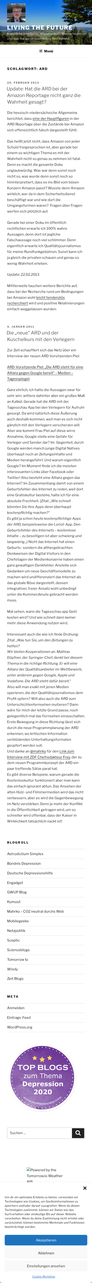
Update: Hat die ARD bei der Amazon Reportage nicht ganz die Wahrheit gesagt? (44, 95)
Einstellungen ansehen (46, 1266)
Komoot (14, 902)
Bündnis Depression (24, 863)
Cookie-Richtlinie (43, 1276)
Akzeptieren (46, 1240)
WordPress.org (19, 1027)
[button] (85, 1188)
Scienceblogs (18, 950)
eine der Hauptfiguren (51, 118)
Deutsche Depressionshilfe (30, 873)
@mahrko (38, 751)
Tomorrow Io (17, 959)
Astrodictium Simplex (25, 854)
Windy (12, 969)
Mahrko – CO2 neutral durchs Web (35, 911)
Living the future (40, 27)
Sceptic (13, 940)
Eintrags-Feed (19, 1018)
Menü (48, 51)
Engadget (15, 883)
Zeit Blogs (15, 979)
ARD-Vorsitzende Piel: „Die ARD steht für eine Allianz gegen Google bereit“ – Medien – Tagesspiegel (45, 373)
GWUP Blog (17, 892)
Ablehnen (46, 1253)
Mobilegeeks (18, 921)
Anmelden (16, 1008)
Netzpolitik (16, 931)
